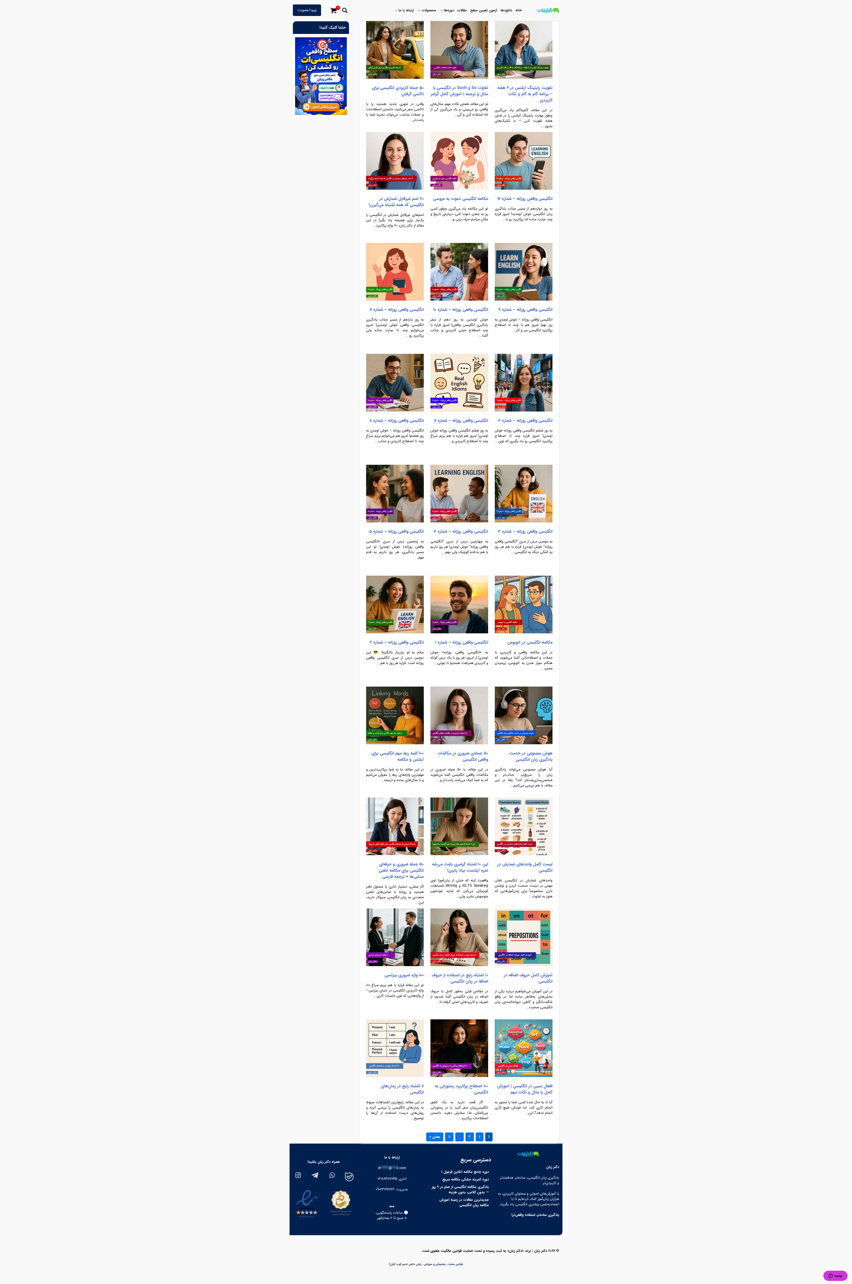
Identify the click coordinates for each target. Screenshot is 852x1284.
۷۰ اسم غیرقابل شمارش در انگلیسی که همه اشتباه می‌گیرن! (396, 201)
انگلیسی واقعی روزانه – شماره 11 (397, 309)
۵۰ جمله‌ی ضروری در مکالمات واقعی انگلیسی (463, 756)
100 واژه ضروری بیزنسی (404, 975)
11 (449, 1137)
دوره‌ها (449, 10)
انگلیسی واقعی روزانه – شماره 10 (460, 309)
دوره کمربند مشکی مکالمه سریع (465, 1179)
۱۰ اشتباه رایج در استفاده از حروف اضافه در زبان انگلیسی (460, 978)
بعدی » (434, 1137)
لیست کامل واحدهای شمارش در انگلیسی (524, 867)
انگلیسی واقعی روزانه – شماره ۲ (397, 642)
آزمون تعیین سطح (483, 10)
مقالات (462, 10)
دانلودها (506, 10)
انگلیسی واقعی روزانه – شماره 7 (461, 420)
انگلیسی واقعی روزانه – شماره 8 (396, 420)
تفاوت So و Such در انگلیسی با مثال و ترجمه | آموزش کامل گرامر (459, 91)
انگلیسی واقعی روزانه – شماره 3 (525, 531)
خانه (518, 10)
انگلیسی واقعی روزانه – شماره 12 (524, 198)
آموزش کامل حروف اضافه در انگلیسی (528, 978)
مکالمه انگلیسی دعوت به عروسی (460, 198)
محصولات (429, 10)
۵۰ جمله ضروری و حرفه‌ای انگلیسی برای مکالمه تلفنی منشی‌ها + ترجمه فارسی (401, 870)
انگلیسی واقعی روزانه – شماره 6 (525, 420)
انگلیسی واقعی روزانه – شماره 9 (525, 309)
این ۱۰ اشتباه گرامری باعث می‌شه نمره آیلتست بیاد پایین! (460, 867)
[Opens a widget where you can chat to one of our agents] (835, 1276)
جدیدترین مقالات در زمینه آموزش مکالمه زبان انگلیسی (464, 1202)
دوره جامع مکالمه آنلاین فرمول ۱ (465, 1172)
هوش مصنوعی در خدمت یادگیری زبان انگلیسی (530, 756)
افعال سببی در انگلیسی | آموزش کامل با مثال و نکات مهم (524, 1089)
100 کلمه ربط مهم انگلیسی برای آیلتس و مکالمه (397, 756)
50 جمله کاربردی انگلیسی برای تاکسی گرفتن (398, 91)
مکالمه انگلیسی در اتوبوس (529, 642)
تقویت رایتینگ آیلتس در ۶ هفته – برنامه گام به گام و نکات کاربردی (524, 94)
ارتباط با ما (406, 10)
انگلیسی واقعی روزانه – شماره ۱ (461, 642)
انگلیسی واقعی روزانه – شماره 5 (396, 531)
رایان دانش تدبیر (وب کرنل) (405, 1264)
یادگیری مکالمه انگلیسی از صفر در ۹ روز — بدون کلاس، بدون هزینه (460, 1189)
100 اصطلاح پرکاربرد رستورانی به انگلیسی (461, 1089)
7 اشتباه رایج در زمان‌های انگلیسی (402, 1089)
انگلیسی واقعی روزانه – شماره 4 (461, 531)
